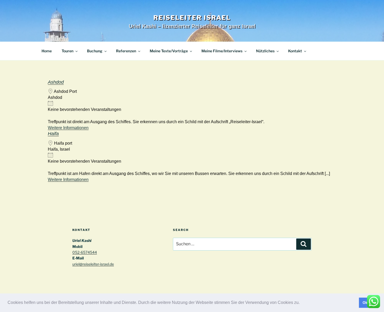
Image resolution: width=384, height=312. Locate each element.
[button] (301, 303)
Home (47, 51)
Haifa (53, 133)
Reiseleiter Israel (192, 17)
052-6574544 (84, 252)
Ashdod (56, 82)
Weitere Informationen (68, 128)
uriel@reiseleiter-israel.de (93, 264)
